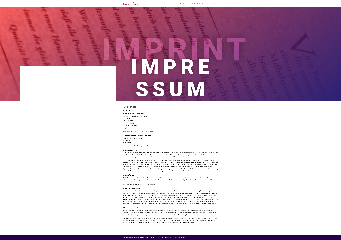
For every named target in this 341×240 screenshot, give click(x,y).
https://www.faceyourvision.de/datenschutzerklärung (138, 131)
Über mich (191, 3)
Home (182, 3)
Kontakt (200, 3)
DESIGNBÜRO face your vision (135, 237)
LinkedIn (152, 237)
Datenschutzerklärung (179, 237)
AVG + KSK (160, 237)
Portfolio (211, 3)
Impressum (167, 237)
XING (146, 237)
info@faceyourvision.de (129, 128)
